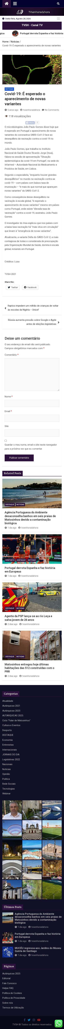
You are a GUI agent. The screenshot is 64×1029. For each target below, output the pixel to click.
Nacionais (7, 764)
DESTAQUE (9, 505)
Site (7, 426)
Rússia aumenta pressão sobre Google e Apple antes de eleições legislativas (32, 322)
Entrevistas (8, 744)
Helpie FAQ (7, 988)
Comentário (11, 354)
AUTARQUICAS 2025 (12, 715)
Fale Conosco (9, 983)
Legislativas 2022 (11, 759)
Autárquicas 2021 (11, 705)
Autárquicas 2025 (11, 710)
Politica (6, 779)
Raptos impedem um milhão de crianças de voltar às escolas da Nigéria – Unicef (33, 307)
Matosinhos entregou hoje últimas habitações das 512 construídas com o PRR (29, 668)
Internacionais (9, 749)
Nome (9, 396)
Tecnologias (8, 788)
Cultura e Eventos (11, 725)
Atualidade (7, 701)
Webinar (6, 793)
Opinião (6, 774)
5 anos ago (13, 110)
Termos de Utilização (13, 1007)
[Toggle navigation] (15, 3)
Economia (7, 740)
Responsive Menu (58, 18)
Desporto (10, 560)
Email (8, 411)
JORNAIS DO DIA (10, 754)
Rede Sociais (9, 783)
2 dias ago (13, 624)
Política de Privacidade (13, 997)
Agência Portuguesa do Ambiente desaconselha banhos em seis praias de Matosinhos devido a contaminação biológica (38, 918)
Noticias (9, 89)
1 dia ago (12, 527)
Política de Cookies (12, 993)
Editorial (6, 978)
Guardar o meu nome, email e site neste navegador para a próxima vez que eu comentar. (31, 446)
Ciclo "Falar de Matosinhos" (16, 720)
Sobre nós (7, 1002)
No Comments (52, 110)
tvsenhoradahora (31, 110)
